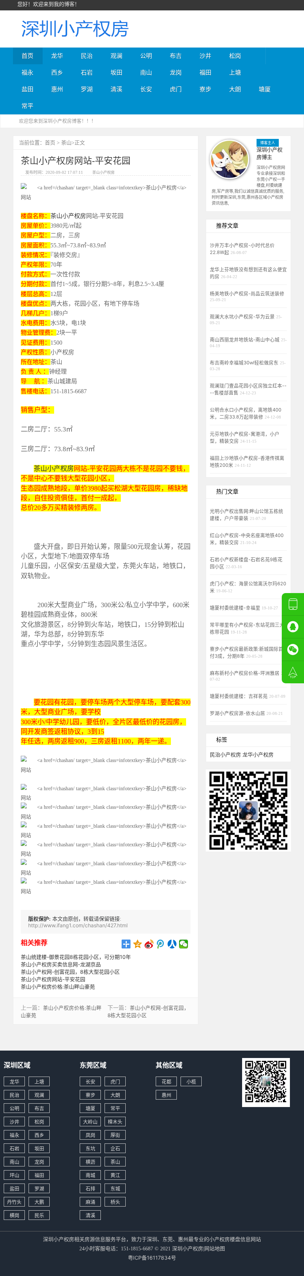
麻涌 (90, 1202)
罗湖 (87, 89)
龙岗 (176, 72)
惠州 (57, 89)
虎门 (176, 89)
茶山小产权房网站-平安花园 (53, 979)
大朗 (235, 89)
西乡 (57, 72)
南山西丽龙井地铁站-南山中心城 (245, 339)
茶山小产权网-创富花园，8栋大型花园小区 (70, 972)
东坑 (90, 1148)
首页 (27, 55)
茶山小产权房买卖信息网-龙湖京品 (61, 964)
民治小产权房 (225, 754)
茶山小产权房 (103, 172)
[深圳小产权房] (74, 28)
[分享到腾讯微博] (160, 944)
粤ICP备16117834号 (152, 1257)
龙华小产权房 (258, 754)
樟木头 (115, 1121)
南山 (146, 72)
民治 (87, 55)
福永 (27, 72)
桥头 (115, 1202)
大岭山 (90, 1121)
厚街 (115, 1135)
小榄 (191, 1081)
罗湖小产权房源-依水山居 (238, 713)
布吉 (176, 55)
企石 (115, 1148)
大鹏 (39, 1202)
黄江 (115, 1175)
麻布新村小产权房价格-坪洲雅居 (245, 673)
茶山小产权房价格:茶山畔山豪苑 (58, 986)
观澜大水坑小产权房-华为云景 (243, 316)
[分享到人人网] (172, 944)
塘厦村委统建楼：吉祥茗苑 (239, 696)
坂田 (116, 72)
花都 (166, 1081)
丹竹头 (14, 1202)
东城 (115, 1188)
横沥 (90, 1162)
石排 (90, 1188)
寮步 (205, 89)
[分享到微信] (183, 944)
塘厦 (265, 89)
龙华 (57, 55)
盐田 (27, 89)
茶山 (66, 142)
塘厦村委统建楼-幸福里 (236, 608)
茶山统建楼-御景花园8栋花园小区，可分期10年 (76, 957)
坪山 (14, 1175)
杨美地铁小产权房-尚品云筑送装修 (247, 293)
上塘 (235, 72)
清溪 (116, 89)
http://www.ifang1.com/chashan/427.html (78, 925)
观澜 (116, 55)
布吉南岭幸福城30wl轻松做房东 (245, 362)
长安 (146, 89)
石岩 (87, 72)
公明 (146, 55)
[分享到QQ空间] (137, 944)
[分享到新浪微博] (149, 944)
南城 (90, 1175)
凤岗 (90, 1135)
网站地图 (214, 1248)
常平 (27, 106)
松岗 (235, 55)
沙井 (205, 55)
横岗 (14, 1215)
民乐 (39, 1215)
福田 (205, 72)
